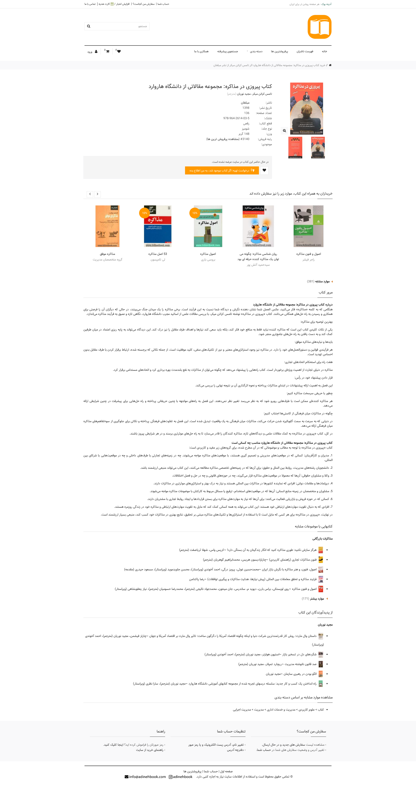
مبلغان (245, 102)
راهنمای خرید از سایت (149, 750)
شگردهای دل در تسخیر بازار (299, 654)
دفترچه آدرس (235, 750)
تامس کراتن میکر (262, 93)
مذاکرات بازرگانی (322, 538)
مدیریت (259, 709)
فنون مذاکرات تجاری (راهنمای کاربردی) (293, 559)
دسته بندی (256, 51)
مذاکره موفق (107, 254)
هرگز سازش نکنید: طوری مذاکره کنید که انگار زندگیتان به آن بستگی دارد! (272, 550)
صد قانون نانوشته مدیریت (301, 664)
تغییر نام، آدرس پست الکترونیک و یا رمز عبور (216, 744)
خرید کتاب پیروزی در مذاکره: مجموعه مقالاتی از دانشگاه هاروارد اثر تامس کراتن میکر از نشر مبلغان (269, 65)
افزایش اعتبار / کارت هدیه (114, 4)
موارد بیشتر (317, 598)
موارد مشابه (322, 281)
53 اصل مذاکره (157, 254)
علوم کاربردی (307, 709)
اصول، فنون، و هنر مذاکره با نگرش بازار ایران (289, 569)
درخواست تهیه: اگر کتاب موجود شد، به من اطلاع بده (220, 170)
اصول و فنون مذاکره (308, 254)
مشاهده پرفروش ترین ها (223, 139)
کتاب (321, 709)
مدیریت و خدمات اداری (281, 709)
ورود (90, 51)
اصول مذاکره (208, 254)
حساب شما (163, 4)
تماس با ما (90, 4)
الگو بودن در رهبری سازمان (300, 674)
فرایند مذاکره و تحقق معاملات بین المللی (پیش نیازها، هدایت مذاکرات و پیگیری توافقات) (262, 579)
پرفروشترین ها (279, 51)
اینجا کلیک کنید (113, 744)
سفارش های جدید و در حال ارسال (284, 744)
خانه (324, 51)
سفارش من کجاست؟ (143, 4)
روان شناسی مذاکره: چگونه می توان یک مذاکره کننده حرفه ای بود (258, 256)
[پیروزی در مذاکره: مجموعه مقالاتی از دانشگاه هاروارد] (284, 131)
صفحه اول (226, 771)
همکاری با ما (201, 51)
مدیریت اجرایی (242, 709)
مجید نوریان (244, 93)
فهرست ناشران (305, 51)
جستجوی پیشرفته (227, 51)
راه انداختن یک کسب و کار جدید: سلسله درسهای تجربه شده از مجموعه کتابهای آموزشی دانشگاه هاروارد (252, 683)
